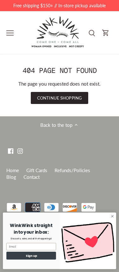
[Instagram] (20, 150)
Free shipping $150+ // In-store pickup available (59, 5)
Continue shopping (59, 97)
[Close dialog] (112, 216)
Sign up (31, 256)
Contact (31, 177)
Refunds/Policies (72, 170)
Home (12, 170)
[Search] (92, 33)
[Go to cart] (105, 33)
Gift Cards (36, 170)
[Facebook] (10, 150)
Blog (11, 177)
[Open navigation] (10, 33)
